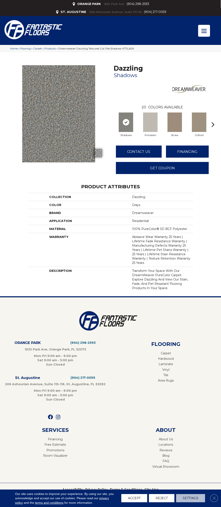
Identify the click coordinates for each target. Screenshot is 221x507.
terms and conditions (49, 502)
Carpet (37, 48)
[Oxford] (199, 122)
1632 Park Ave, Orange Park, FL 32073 (55, 349)
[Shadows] (126, 122)
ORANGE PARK (89, 4)
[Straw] (174, 122)
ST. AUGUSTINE (73, 12)
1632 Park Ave (114, 4)
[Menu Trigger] (204, 31)
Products (50, 48)
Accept (134, 498)
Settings (190, 498)
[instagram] (58, 417)
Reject (162, 498)
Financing (187, 152)
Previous (111, 118)
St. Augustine (27, 378)
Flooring (25, 48)
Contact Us (138, 152)
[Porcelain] (150, 122)
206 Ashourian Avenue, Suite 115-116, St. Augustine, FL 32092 (55, 384)
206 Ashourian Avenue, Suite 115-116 (115, 12)
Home (14, 48)
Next (213, 118)
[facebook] (50, 417)
